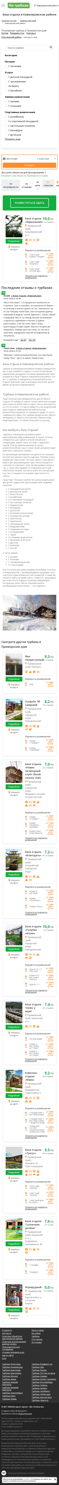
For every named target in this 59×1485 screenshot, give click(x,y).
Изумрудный (33, 1287)
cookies (26, 1479)
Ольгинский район (11, 37)
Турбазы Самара (39, 1376)
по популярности (10, 185)
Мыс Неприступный (33, 658)
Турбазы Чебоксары (41, 1394)
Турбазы (36, 1336)
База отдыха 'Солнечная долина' (33, 1224)
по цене (37, 184)
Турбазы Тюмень (39, 1385)
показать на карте (15, 248)
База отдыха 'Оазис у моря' (33, 1008)
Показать (29, 165)
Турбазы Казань (39, 1370)
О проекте (7, 1330)
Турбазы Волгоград (11, 1364)
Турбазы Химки (9, 1379)
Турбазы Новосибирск (12, 1393)
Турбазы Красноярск (11, 1373)
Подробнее (13, 241)
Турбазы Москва (10, 1376)
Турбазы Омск (8, 1396)
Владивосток (17, 33)
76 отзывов (48, 705)
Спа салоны (37, 1339)
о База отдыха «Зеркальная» (26, 295)
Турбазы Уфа (38, 1367)
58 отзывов (48, 1076)
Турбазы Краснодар (11, 1370)
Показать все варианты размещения (36, 277)
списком (48, 185)
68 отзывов (48, 1153)
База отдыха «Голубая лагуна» (33, 930)
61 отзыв (49, 1224)
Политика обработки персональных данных (12, 1337)
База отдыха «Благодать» (33, 853)
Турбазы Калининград (12, 1367)
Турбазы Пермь (9, 1399)
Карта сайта (8, 1355)
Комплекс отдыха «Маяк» (31, 1076)
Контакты (6, 1333)
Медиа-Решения (25, 1414)
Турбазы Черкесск (40, 1400)
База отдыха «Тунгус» (33, 1151)
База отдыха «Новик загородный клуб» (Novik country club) (33, 770)
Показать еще (12, 139)
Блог (4, 1358)
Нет (32, 340)
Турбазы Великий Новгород (10, 1388)
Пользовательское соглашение (11, 1348)
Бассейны (36, 1333)
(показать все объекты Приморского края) (24, 175)
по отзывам (26, 185)
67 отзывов (48, 767)
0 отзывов (48, 222)
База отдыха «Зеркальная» (33, 220)
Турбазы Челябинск (41, 1391)
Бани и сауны (38, 1330)
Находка (31, 33)
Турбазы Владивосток (42, 1364)
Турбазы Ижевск (39, 1388)
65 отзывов (48, 855)
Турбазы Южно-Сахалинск (44, 1379)
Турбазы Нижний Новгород (10, 1383)
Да (23, 340)
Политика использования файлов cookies (14, 1342)
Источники (37, 1342)
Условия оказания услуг (13, 1352)
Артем (4, 33)
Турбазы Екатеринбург (42, 1382)
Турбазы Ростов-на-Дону (43, 1373)
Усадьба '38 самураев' (32, 703)
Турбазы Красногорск (42, 1397)
